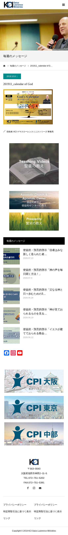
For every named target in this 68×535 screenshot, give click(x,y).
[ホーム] (4, 65)
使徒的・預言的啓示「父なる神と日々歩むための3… (43, 291)
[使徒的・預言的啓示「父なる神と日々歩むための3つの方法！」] (11, 296)
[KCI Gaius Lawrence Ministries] (13, 4)
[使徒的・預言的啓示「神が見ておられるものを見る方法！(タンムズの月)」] (11, 315)
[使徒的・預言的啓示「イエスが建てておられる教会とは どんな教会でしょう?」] (11, 335)
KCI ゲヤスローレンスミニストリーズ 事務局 (33, 131)
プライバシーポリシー (14, 504)
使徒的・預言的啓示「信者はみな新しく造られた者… (43, 252)
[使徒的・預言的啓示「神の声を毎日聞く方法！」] (11, 276)
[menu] (63, 4)
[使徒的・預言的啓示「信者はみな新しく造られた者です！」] (11, 256)
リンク (6, 518)
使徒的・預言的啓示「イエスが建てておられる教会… (43, 331)
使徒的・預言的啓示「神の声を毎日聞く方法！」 (43, 272)
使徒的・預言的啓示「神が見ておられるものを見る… (43, 311)
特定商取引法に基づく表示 (17, 511)
